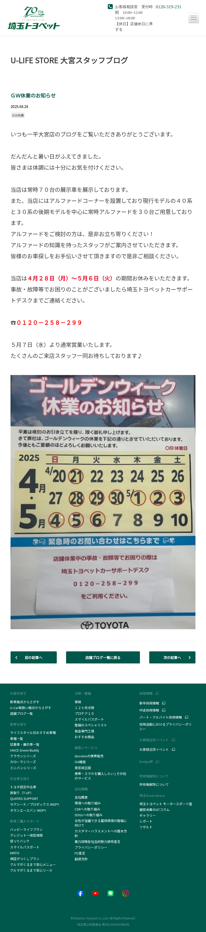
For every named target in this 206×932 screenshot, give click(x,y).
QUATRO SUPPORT (24, 798)
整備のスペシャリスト (91, 725)
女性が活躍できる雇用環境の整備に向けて (101, 823)
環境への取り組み (88, 803)
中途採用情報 (149, 710)
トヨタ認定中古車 (23, 787)
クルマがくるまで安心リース (31, 870)
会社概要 (81, 797)
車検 (78, 701)
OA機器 (80, 761)
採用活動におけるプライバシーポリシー (165, 726)
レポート (145, 821)
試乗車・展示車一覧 (24, 744)
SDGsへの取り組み (88, 814)
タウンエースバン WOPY (28, 810)
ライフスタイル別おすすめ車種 (33, 732)
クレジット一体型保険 (26, 835)
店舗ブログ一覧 (21, 713)
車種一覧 (16, 738)
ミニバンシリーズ (23, 767)
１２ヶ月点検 (84, 707)
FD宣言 (80, 853)
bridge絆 (146, 761)
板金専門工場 (84, 731)
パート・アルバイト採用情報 (160, 717)
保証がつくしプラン (24, 858)
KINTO (14, 852)
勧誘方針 (81, 858)
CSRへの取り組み (87, 809)
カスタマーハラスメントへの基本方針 (101, 833)
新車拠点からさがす (24, 701)
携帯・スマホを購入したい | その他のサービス (100, 775)
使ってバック (19, 841)
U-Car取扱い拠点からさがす (30, 707)
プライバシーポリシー (91, 847)
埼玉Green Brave (152, 795)
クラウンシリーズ (23, 756)
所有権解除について (154, 776)
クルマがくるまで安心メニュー (33, 864)
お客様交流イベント (154, 749)
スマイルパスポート (24, 847)
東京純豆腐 (83, 767)
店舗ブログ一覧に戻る (103, 657)
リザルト (145, 827)
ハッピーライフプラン (26, 829)
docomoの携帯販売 (89, 756)
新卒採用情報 (149, 703)
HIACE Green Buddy (25, 750)
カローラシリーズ (23, 761)
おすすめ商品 (84, 736)
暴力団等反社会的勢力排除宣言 (97, 841)
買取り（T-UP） (21, 792)
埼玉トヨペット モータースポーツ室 (165, 803)
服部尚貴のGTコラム (154, 809)
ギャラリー (147, 815)
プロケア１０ (84, 713)
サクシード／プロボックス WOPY (34, 804)
